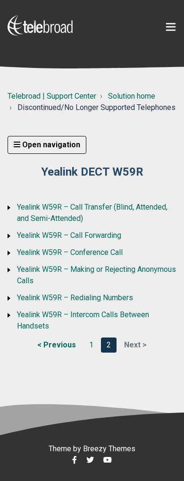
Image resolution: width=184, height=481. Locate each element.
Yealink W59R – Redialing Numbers (75, 297)
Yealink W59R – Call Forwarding (69, 235)
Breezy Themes (109, 448)
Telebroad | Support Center (52, 96)
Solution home (131, 96)
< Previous (56, 344)
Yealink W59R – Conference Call (70, 252)
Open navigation (50, 144)
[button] (170, 27)
